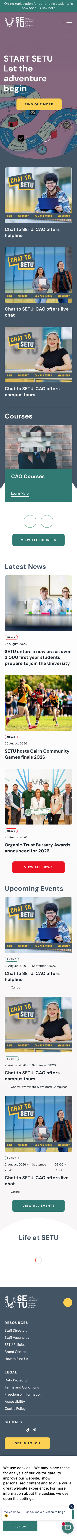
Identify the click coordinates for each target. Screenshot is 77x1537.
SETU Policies (15, 1345)
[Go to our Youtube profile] (22, 1430)
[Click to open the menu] (69, 22)
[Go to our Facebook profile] (6, 1430)
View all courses (38, 540)
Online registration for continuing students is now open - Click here (38, 6)
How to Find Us (16, 1359)
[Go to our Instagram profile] (11, 1430)
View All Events (38, 1206)
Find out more (39, 104)
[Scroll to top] (67, 1302)
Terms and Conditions (22, 1387)
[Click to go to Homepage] (19, 22)
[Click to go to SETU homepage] (21, 1302)
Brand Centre (15, 1352)
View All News (38, 867)
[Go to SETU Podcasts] (35, 1430)
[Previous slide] (31, 137)
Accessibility (15, 1402)
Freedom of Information (23, 1394)
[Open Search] (60, 22)
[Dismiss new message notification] (71, 1507)
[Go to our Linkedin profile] (16, 1430)
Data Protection (17, 1380)
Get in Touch (27, 1443)
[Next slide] (45, 137)
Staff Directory (16, 1330)
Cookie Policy (15, 1409)
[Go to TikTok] (28, 1430)
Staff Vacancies (17, 1338)
